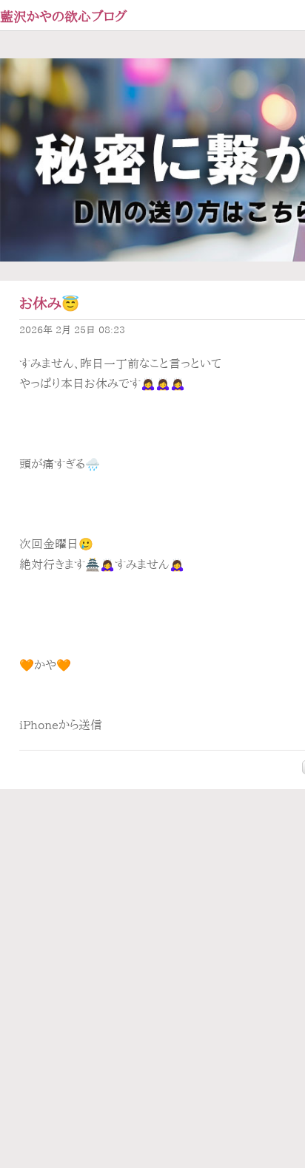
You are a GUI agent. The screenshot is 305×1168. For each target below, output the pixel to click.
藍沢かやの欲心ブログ (63, 16)
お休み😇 (49, 303)
